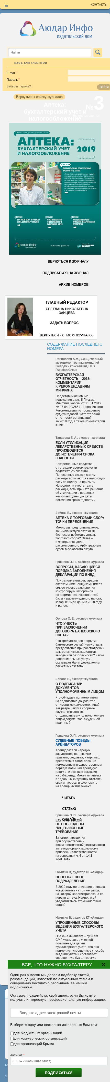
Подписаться (58, 1072)
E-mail (11, 73)
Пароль (12, 80)
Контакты (99, 4)
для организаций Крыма (34, 1044)
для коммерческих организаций (40, 1038)
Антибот (16, 1055)
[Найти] (97, 52)
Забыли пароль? (19, 86)
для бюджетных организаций (38, 1033)
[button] (104, 966)
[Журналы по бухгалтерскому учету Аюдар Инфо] (56, 29)
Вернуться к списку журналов (67, 335)
